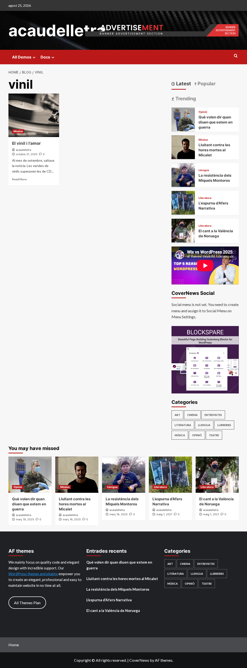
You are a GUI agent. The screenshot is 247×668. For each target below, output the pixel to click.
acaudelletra (56, 30)
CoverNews (139, 660)
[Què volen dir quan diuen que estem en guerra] (183, 118)
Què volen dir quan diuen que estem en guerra (216, 122)
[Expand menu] (34, 57)
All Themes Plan (27, 602)
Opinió (203, 112)
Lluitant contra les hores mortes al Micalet (214, 150)
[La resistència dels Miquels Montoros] (183, 174)
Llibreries (224, 425)
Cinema (192, 414)
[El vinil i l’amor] (33, 115)
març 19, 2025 (25, 519)
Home (13, 644)
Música (18, 131)
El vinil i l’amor (26, 143)
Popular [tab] (206, 84)
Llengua (204, 170)
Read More (19, 179)
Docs (45, 57)
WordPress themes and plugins (33, 574)
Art (177, 414)
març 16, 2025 (72, 519)
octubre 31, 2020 (26, 154)
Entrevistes (213, 414)
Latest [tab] (183, 84)
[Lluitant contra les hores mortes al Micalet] (183, 146)
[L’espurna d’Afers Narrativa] (183, 202)
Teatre (214, 435)
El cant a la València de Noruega (113, 610)
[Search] (236, 56)
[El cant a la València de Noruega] (183, 230)
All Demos (21, 57)
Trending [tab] (185, 99)
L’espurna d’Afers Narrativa (109, 600)
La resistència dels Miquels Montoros (117, 589)
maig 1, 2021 (164, 514)
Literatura (205, 198)
